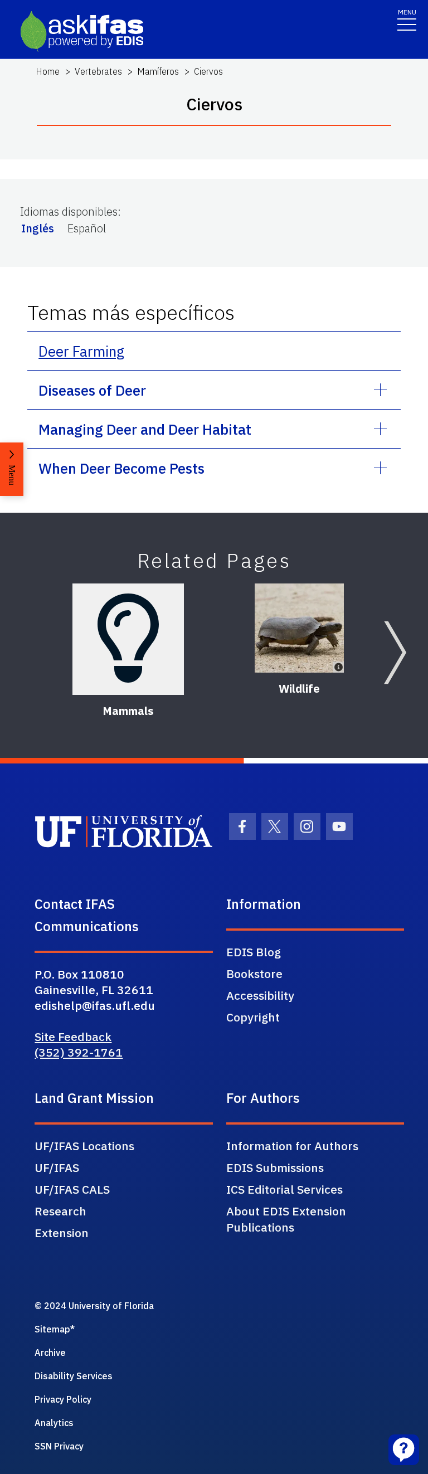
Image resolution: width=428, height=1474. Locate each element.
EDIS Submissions (275, 1167)
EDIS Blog (253, 952)
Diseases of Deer (92, 390)
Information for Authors (292, 1146)
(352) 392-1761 (79, 1052)
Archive (50, 1352)
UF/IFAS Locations (84, 1146)
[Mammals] (128, 639)
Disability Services (74, 1375)
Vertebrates (98, 71)
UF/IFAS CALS (72, 1189)
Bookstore (254, 973)
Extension (62, 1233)
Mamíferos (158, 71)
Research (60, 1211)
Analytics (54, 1422)
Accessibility (260, 995)
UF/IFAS (57, 1167)
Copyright (253, 1017)
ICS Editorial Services (284, 1189)
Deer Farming (81, 351)
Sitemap (52, 1329)
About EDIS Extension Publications (286, 1219)
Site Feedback (73, 1036)
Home (48, 71)
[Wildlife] (299, 628)
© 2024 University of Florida (94, 1305)
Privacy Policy (63, 1399)
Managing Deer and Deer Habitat (144, 429)
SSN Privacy (59, 1446)
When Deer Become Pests (121, 468)
